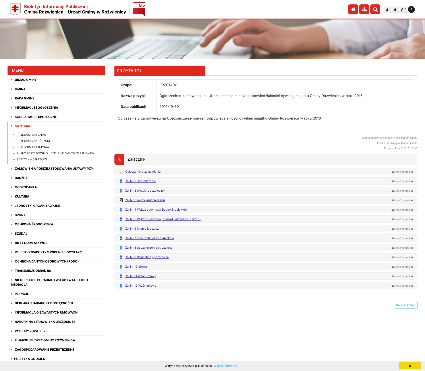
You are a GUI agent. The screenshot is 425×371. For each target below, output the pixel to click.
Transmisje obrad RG (32, 270)
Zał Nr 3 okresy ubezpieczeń (145, 200)
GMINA (19, 89)
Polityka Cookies (29, 359)
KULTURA (21, 196)
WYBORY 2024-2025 (31, 331)
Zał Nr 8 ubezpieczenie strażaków (148, 247)
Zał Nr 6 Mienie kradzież (142, 228)
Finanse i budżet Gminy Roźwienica (44, 340)
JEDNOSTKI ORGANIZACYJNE (37, 205)
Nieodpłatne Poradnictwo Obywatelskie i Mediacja (49, 282)
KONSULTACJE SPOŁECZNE (35, 117)
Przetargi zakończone (34, 141)
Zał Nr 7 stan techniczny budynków (149, 238)
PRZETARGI (24, 126)
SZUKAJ (20, 233)
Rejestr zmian (405, 305)
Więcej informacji (225, 365)
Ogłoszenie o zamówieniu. (143, 171)
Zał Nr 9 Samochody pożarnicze (147, 257)
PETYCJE (21, 294)
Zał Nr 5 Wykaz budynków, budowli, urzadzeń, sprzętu (163, 219)
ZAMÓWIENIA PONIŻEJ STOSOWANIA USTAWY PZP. (54, 168)
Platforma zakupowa (33, 147)
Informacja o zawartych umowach (45, 312)
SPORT (19, 215)
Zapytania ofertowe (32, 159)
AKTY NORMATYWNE (30, 243)
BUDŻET (20, 178)
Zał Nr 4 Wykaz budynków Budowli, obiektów (156, 209)
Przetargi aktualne (31, 134)
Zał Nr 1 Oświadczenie (140, 181)
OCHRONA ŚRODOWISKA (33, 224)
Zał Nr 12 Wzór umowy (140, 285)
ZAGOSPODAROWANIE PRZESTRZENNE (44, 349)
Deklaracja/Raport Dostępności (43, 303)
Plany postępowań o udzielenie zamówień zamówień (55, 153)
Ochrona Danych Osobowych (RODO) (46, 261)
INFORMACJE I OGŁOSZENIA (36, 107)
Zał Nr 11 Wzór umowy (140, 276)
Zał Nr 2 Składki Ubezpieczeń (145, 190)
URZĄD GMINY (25, 80)
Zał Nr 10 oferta (136, 266)
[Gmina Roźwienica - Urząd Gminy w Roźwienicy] (15, 9)
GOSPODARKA (25, 187)
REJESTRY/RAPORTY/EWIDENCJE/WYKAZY (48, 252)
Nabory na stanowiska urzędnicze (44, 321)
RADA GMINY (24, 98)
